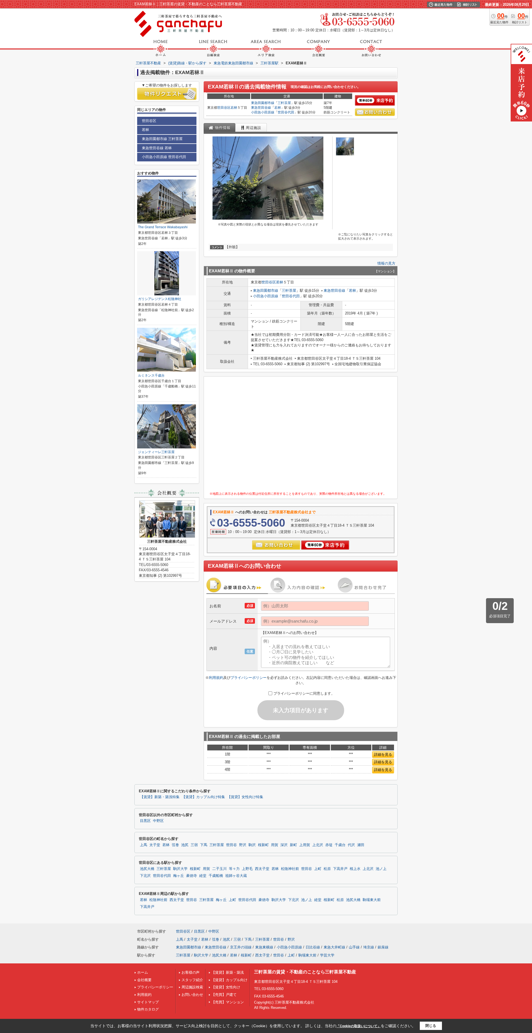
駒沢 (252, 845)
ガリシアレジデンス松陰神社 (159, 299)
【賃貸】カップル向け (229, 980)
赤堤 (328, 845)
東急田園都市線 (262, 103)
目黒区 (145, 821)
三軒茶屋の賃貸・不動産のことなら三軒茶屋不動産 (305, 971)
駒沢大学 (180, 869)
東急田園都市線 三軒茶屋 (162, 139)
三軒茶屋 (284, 103)
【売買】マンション (227, 1002)
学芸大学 (327, 955)
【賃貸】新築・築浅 (227, 972)
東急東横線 (264, 947)
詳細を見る (383, 754)
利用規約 (216, 678)
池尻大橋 (147, 869)
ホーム (142, 972)
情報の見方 (386, 263)
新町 (293, 845)
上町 (317, 869)
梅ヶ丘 (178, 876)
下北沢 (145, 876)
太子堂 (154, 845)
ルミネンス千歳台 (151, 375)
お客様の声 (190, 972)
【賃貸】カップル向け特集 (203, 797)
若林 (234, 108)
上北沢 (317, 845)
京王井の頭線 (241, 947)
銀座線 (383, 947)
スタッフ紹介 (192, 980)
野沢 (242, 845)
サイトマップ (148, 1002)
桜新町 (263, 845)
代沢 (351, 845)
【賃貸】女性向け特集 (245, 797)
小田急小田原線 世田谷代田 (164, 157)
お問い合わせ (192, 995)
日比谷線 (313, 947)
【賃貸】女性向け (225, 987)
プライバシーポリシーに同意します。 (304, 693)
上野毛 (247, 869)
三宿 (194, 845)
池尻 (184, 845)
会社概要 (144, 980)
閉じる (430, 1026)
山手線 (354, 947)
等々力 (234, 869)
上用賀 (304, 845)
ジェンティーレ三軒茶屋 (156, 452)
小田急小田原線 (262, 112)
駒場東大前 (372, 900)
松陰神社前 (290, 869)
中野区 (158, 821)
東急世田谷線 (261, 108)
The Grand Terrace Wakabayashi (163, 227)
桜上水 (355, 869)
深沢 (284, 845)
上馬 (143, 845)
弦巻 (175, 845)
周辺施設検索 (192, 987)
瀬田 (360, 845)
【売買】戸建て (224, 995)
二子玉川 (219, 869)
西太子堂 (262, 869)
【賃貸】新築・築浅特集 (160, 797)
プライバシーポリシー (249, 678)
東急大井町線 (334, 947)
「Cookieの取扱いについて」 (358, 1026)
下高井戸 (340, 869)
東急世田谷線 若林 (157, 148)
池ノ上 (381, 869)
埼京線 (368, 947)
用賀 (274, 845)
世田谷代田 (286, 112)
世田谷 (231, 845)
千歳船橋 (216, 876)
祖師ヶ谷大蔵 (236, 876)
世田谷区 (224, 108)
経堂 (202, 876)
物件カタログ (148, 1009)
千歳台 (340, 845)
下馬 (203, 845)
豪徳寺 (191, 876)
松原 (327, 869)
